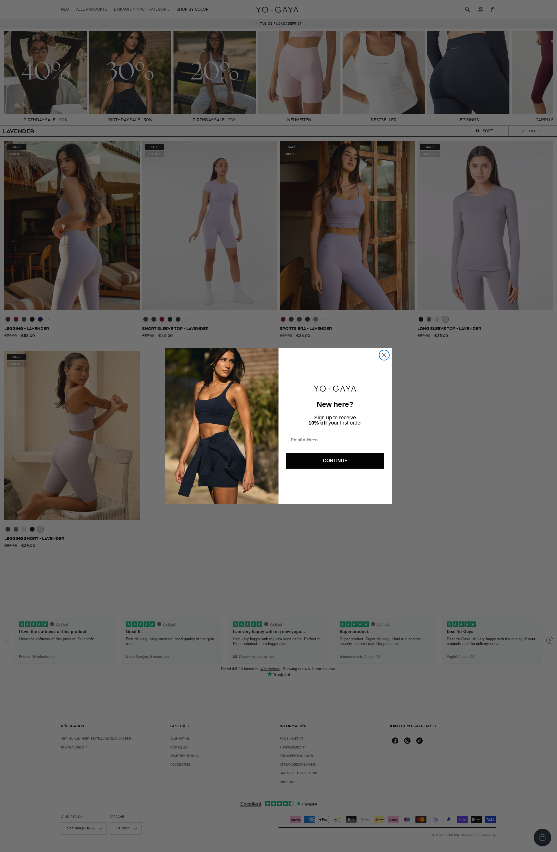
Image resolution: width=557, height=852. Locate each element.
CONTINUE (335, 460)
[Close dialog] (384, 355)
